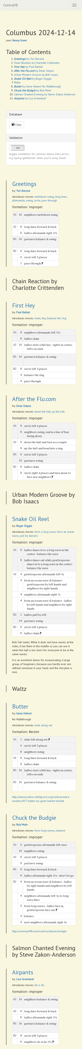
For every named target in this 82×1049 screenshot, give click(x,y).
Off (18, 147)
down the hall (42, 411)
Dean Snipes (23, 406)
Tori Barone (23, 190)
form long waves (44, 830)
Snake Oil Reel (30, 519)
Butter (20, 706)
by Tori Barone (29, 59)
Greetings (24, 184)
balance (60, 830)
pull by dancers (29, 536)
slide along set (43, 725)
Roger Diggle (24, 526)
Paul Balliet (23, 312)
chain (37, 318)
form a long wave (45, 532)
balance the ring (56, 318)
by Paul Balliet (28, 67)
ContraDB (10, 5)
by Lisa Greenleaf (30, 98)
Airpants (22, 972)
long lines (61, 196)
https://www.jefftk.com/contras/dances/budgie (39, 931)
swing (29, 200)
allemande (18, 200)
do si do (39, 985)
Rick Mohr (22, 824)
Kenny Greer (19, 40)
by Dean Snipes (34, 71)
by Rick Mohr (32, 90)
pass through (49, 200)
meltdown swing (44, 196)
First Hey (23, 305)
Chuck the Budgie (34, 817)
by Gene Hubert (27, 86)
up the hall (58, 411)
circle (37, 200)
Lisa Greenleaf (25, 979)
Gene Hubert (24, 713)
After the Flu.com (34, 399)
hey (44, 318)
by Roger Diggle (33, 78)
